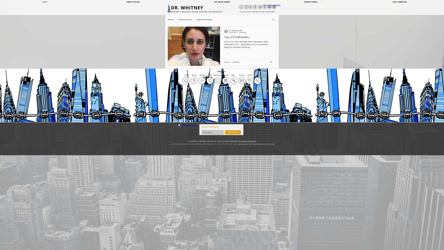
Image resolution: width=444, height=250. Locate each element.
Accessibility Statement (247, 141)
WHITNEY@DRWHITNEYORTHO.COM (261, 144)
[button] (273, 20)
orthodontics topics (185, 20)
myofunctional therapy (204, 20)
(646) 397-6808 (243, 144)
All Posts (170, 20)
